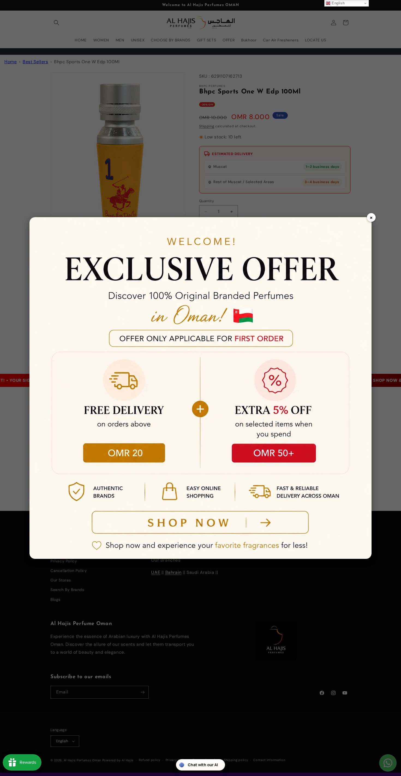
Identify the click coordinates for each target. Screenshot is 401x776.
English (337, 3)
